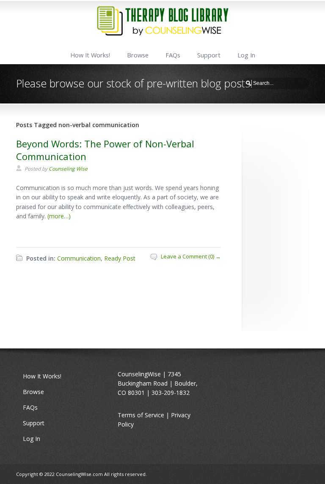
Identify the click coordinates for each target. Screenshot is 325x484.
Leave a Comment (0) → (191, 256)
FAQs (172, 55)
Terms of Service (141, 415)
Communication (79, 258)
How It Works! (90, 55)
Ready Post (119, 258)
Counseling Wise (68, 168)
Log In (246, 55)
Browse (138, 55)
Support (208, 55)
